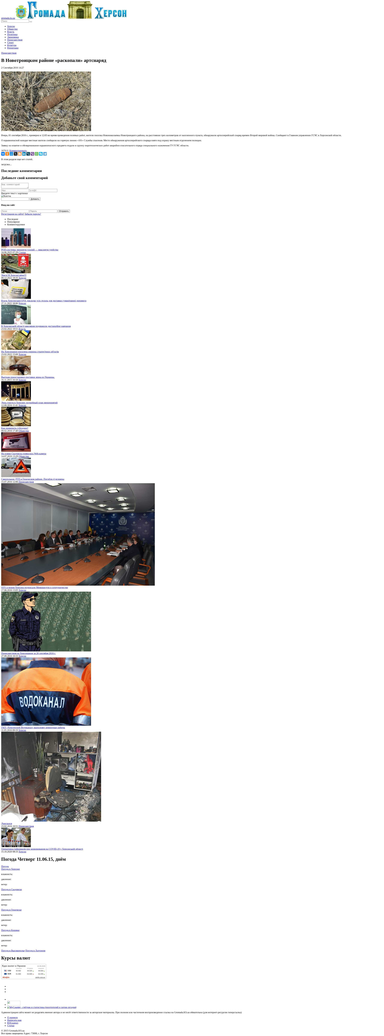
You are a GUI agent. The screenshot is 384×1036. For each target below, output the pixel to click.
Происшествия (14, 40)
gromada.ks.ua (8, 18)
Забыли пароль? (33, 214)
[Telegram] (45, 154)
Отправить (64, 211)
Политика (12, 34)
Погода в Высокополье (13, 950)
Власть (10, 31)
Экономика (13, 37)
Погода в (10, 869)
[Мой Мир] (11, 154)
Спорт (10, 42)
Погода (5, 866)
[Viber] (32, 154)
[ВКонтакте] (3, 154)
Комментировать (18, 150)
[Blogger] (20, 154)
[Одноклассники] (7, 154)
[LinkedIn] (24, 154)
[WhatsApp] (36, 154)
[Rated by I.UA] (13, 1004)
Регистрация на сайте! (12, 214)
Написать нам (14, 1020)
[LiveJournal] (28, 154)
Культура (11, 45)
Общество (12, 29)
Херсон (11, 26)
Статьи (22, 252)
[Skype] (41, 154)
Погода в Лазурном (35, 950)
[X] (15, 154)
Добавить (35, 199)
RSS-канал (12, 1023)
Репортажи (12, 48)
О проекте (12, 1017)
